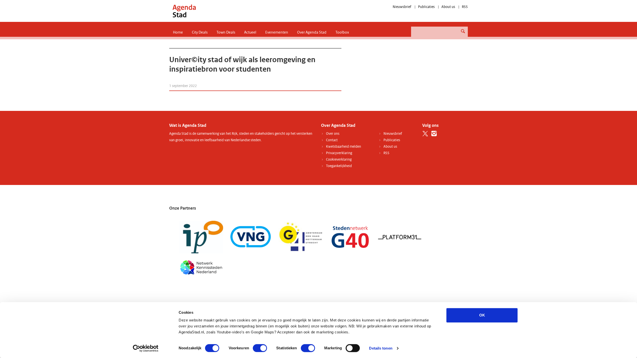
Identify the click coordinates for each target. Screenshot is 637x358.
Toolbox (342, 32)
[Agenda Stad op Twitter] (425, 134)
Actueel (250, 32)
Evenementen (276, 32)
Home (178, 32)
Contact (332, 140)
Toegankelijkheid (339, 166)
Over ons (332, 134)
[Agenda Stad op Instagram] (434, 134)
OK (482, 315)
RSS (465, 7)
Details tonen (380, 348)
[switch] (260, 348)
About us (448, 7)
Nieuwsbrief (402, 7)
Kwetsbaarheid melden (343, 146)
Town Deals (225, 32)
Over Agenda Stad (311, 32)
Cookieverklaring (339, 159)
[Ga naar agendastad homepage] (184, 11)
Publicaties (426, 7)
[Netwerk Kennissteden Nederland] (201, 267)
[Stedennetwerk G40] (350, 237)
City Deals (200, 32)
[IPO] (201, 237)
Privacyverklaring (339, 153)
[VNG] (251, 237)
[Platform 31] (400, 237)
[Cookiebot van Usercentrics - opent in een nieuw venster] (145, 348)
